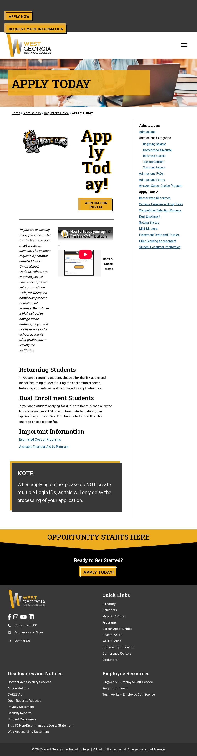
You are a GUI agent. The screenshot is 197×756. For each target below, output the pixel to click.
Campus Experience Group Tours (161, 204)
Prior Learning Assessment (157, 241)
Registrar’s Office (56, 113)
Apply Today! (148, 192)
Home (16, 113)
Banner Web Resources (155, 198)
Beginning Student (154, 144)
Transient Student (154, 167)
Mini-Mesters (148, 228)
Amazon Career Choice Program (160, 186)
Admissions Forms (152, 180)
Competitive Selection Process (160, 210)
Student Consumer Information (159, 247)
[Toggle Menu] (184, 45)
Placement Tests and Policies (159, 235)
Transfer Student (153, 161)
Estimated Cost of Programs (40, 439)
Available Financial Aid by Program (44, 446)
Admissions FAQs (151, 173)
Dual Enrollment (149, 216)
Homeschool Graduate (157, 150)
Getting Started (149, 222)
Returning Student (154, 156)
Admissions (32, 113)
